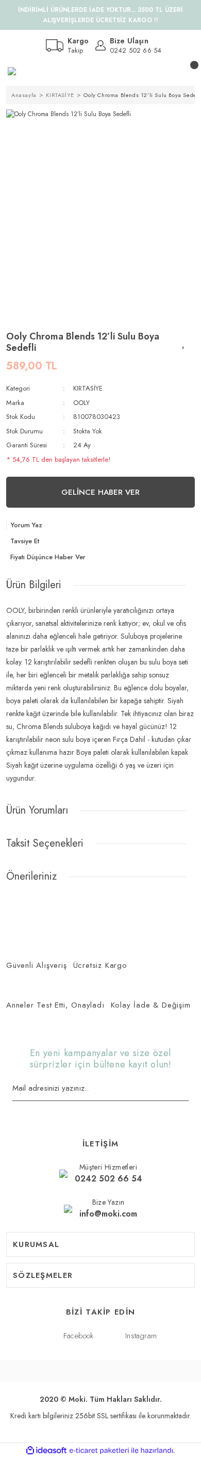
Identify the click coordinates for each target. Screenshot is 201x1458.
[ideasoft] (46, 1450)
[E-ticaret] (99, 1450)
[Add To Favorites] (184, 342)
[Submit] (185, 1089)
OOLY (81, 403)
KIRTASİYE (88, 388)
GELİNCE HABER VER (100, 492)
